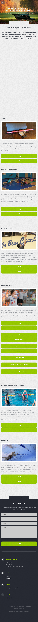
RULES (19, 346)
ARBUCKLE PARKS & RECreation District (19, 9)
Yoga (3, 118)
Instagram (8, 578)
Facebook (8, 576)
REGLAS (19, 351)
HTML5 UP (21, 608)
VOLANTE (19, 328)
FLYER (19, 156)
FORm (19, 335)
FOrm (19, 214)
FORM (19, 161)
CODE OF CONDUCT (19, 358)
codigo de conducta (19, 364)
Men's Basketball (7, 229)
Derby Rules (19, 371)
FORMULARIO (19, 339)
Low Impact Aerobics (9, 169)
